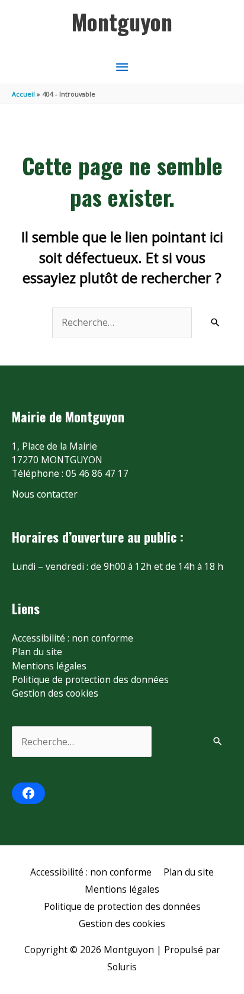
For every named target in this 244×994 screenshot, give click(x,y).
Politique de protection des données (90, 679)
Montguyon (122, 21)
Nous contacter (45, 494)
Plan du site (37, 651)
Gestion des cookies (55, 693)
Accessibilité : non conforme (72, 638)
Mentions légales (49, 665)
